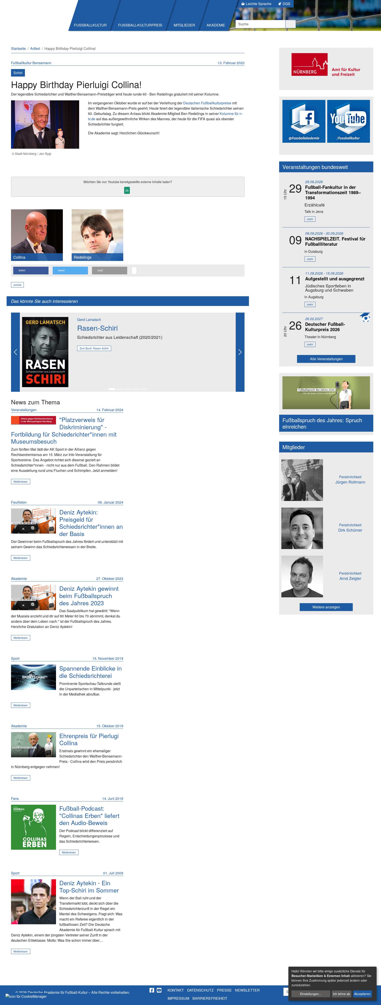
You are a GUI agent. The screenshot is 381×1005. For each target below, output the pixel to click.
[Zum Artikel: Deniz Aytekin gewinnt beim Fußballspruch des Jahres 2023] (33, 597)
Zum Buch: (94, 348)
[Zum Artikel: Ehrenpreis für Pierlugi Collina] (33, 745)
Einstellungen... (310, 994)
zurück (17, 285)
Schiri (17, 72)
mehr (310, 219)
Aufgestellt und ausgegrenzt (334, 278)
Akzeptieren (362, 994)
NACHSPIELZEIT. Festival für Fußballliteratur (335, 241)
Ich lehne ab (341, 994)
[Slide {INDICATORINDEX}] (111, 389)
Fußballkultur (21, 62)
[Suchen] (290, 24)
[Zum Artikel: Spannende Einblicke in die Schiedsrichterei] (33, 677)
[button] (31, 270)
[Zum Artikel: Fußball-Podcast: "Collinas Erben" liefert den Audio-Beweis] (33, 827)
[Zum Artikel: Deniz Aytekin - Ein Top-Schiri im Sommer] (33, 901)
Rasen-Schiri (97, 327)
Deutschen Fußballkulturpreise (207, 102)
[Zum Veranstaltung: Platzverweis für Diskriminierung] (33, 420)
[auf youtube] (159, 990)
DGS (286, 3)
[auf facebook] (152, 990)
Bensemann (41, 62)
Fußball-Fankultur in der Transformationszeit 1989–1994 (333, 192)
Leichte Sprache (258, 3)
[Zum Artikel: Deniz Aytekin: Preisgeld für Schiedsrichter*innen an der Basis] (33, 521)
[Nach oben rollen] (373, 997)
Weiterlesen (20, 481)
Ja (127, 190)
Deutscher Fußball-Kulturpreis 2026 (325, 326)
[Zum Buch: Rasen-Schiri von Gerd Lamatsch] (45, 351)
